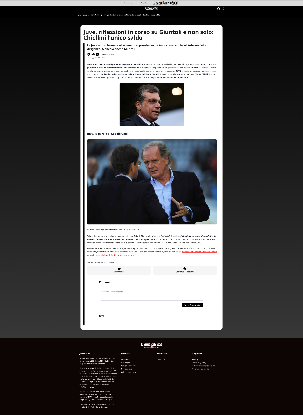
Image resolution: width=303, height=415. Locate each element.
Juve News (82, 15)
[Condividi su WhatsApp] (88, 54)
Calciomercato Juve (128, 366)
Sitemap (195, 359)
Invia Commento (192, 305)
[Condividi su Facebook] (93, 54)
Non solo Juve (126, 369)
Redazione (161, 359)
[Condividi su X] (97, 54)
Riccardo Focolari (108, 54)
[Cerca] (223, 8)
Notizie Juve (126, 362)
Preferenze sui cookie (200, 369)
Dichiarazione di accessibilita (203, 366)
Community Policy (199, 362)
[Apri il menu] (79, 8)
